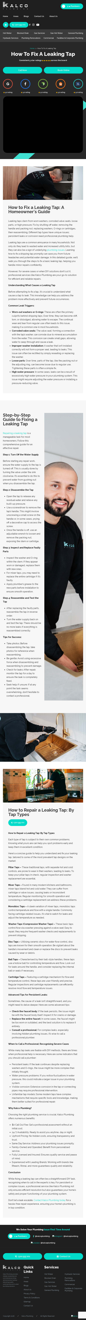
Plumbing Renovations (31, 38)
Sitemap (27, 1302)
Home (5, 16)
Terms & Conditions (32, 1298)
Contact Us (39, 16)
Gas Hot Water (56, 33)
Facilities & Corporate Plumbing (70, 38)
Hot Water (7, 33)
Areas (15, 16)
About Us (53, 16)
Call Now (22, 70)
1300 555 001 (20, 25)
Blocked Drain (23, 33)
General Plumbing (75, 33)
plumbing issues (56, 250)
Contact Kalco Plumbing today (49, 1200)
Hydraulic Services (10, 38)
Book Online (63, 70)
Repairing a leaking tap (15, 433)
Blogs (26, 16)
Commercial (49, 38)
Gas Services (39, 33)
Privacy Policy (29, 1294)
